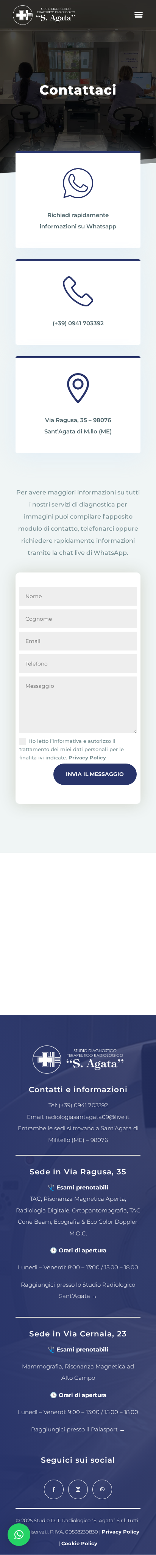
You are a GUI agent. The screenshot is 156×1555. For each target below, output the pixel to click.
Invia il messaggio (95, 774)
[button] (19, 1534)
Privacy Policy (87, 758)
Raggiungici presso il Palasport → (78, 1429)
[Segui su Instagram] (78, 1489)
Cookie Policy (79, 1543)
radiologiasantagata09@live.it (87, 1116)
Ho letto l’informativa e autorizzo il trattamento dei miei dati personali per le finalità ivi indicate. (71, 749)
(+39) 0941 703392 (78, 323)
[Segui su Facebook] (54, 1489)
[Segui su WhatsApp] (102, 1489)
